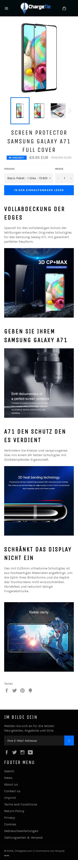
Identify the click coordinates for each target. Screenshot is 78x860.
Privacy (9, 818)
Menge (59, 168)
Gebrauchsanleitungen (21, 831)
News (8, 778)
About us (11, 784)
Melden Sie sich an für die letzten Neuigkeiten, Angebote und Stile (29, 728)
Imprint (10, 798)
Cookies (10, 824)
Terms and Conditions (20, 804)
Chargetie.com (23, 850)
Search (9, 771)
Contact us (12, 791)
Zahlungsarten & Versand (23, 837)
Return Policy (14, 811)
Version (9, 168)
